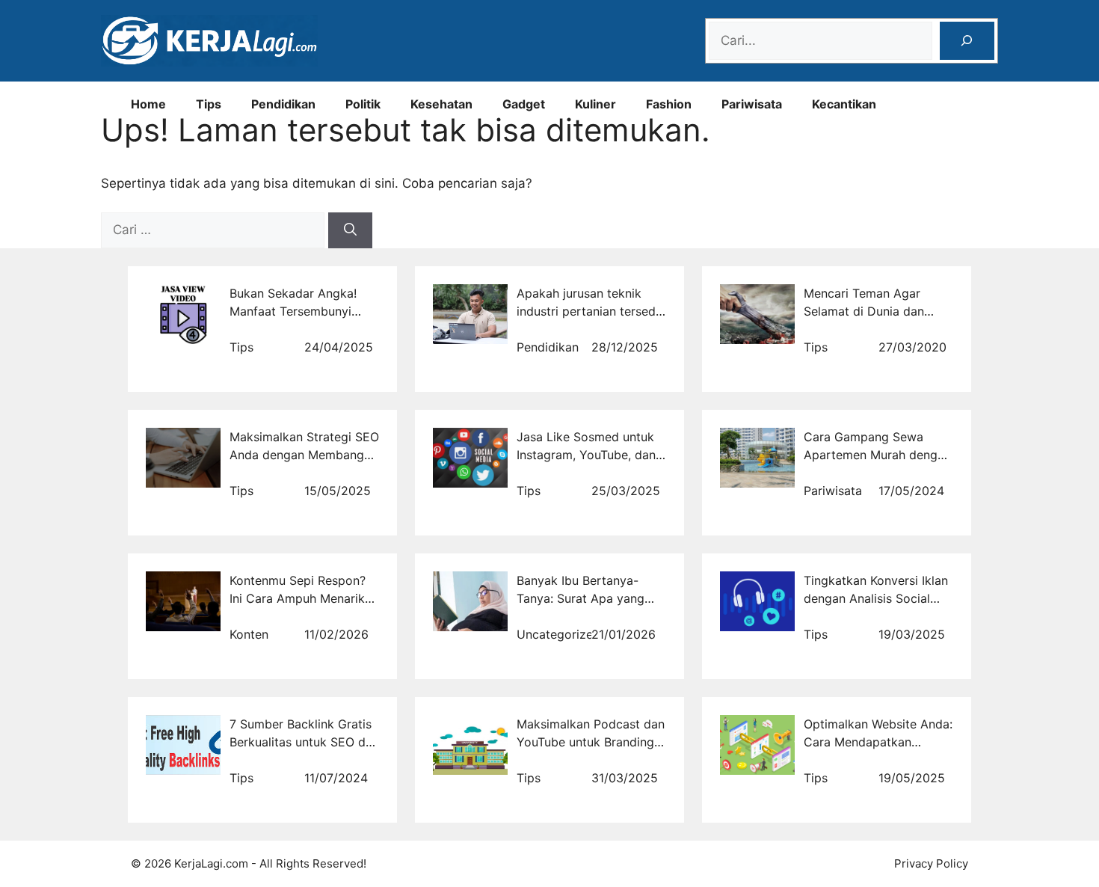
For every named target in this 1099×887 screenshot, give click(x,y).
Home (148, 103)
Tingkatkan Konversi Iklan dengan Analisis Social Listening (876, 598)
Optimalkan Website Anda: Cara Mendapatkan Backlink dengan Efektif (878, 741)
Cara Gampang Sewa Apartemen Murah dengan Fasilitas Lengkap (877, 454)
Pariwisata (751, 103)
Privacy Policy (931, 863)
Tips (208, 103)
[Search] (967, 41)
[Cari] (350, 230)
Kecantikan (844, 103)
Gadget (523, 103)
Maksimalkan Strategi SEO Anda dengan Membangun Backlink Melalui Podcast (304, 454)
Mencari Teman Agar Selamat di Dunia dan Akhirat (864, 311)
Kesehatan (441, 103)
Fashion (669, 103)
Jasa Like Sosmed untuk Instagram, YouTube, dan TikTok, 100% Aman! (586, 454)
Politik (363, 103)
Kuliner (595, 103)
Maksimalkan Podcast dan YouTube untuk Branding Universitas (591, 741)
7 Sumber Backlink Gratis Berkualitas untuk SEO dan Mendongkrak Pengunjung (304, 741)
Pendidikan (283, 103)
